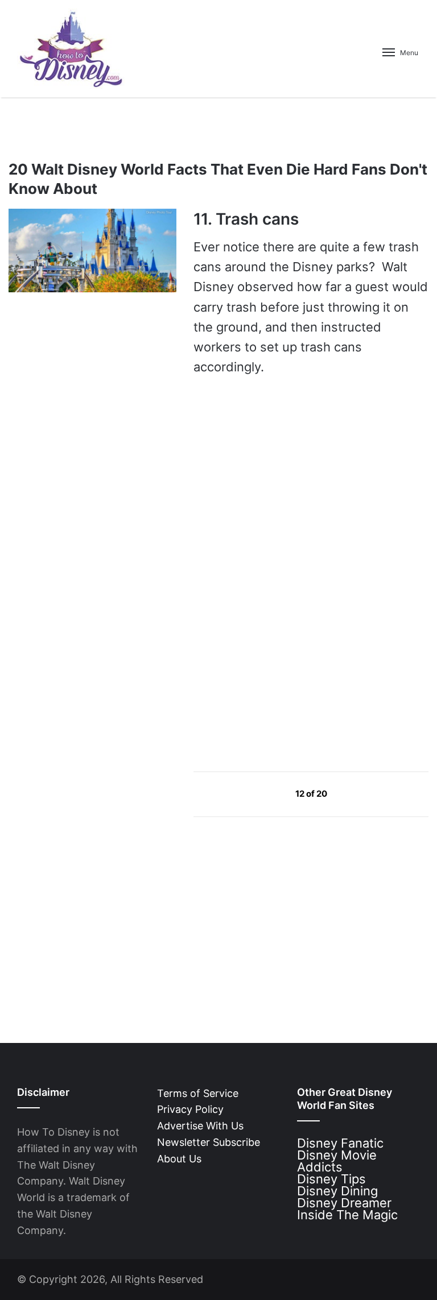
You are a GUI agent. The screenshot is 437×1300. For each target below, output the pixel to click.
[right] (354, 793)
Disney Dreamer (344, 1202)
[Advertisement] (278, 653)
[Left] (269, 793)
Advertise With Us (200, 1126)
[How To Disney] (71, 49)
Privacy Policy (190, 1109)
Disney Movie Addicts (337, 1161)
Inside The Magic (347, 1214)
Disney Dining (337, 1190)
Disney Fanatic (340, 1143)
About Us (179, 1159)
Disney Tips (331, 1178)
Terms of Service (197, 1093)
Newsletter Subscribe (208, 1142)
